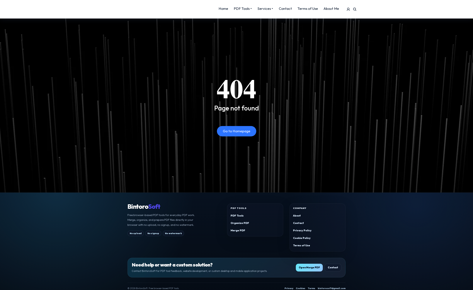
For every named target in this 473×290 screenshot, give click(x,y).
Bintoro (143, 206)
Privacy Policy (302, 230)
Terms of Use (301, 245)
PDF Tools (237, 215)
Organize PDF (240, 223)
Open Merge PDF (309, 267)
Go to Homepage (236, 131)
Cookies (300, 288)
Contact (298, 223)
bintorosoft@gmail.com (332, 288)
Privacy (289, 288)
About (297, 215)
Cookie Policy (302, 238)
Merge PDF (238, 230)
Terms (311, 288)
